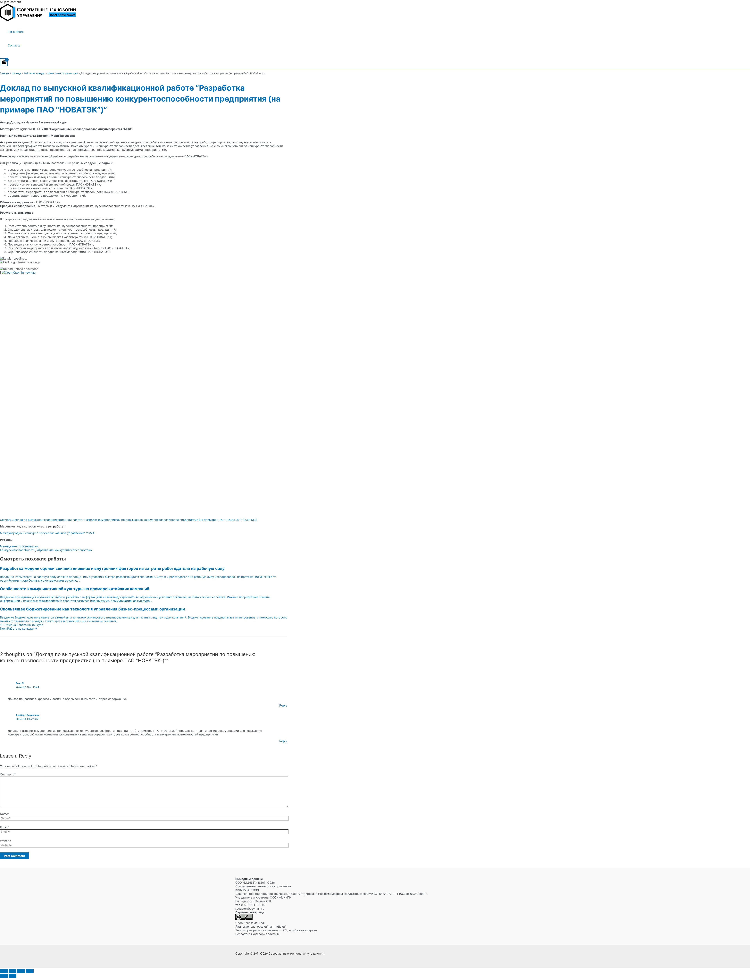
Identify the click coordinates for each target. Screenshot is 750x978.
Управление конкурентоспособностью (64, 550)
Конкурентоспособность (17, 550)
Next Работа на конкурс (18, 628)
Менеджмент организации (62, 73)
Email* (4, 827)
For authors (16, 32)
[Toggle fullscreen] (12, 971)
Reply (283, 705)
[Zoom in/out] (4, 971)
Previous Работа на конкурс (21, 625)
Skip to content (10, 2)
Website (5, 841)
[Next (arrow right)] (12, 976)
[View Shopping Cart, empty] (4, 62)
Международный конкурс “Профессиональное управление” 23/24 (47, 533)
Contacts (14, 45)
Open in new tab (24, 272)
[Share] (21, 971)
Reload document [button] (25, 269)
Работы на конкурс (34, 73)
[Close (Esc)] (30, 971)
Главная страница (10, 73)
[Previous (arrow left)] (4, 976)
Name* (5, 814)
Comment (8, 774)
